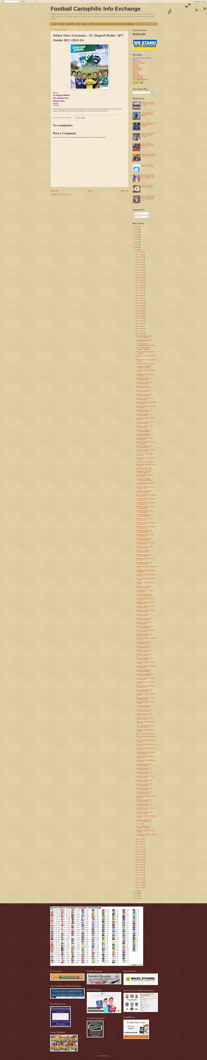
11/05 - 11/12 (139, 272)
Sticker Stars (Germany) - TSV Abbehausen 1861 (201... (144, 820)
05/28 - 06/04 (139, 331)
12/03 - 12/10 (139, 262)
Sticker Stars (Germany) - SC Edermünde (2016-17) (143, 391)
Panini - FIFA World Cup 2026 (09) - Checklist (147, 186)
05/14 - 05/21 (139, 839)
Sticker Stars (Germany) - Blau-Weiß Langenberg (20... (145, 523)
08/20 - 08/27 (139, 300)
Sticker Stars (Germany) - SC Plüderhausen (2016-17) (143, 410)
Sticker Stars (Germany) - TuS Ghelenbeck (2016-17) (144, 654)
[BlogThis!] (78, 118)
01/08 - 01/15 (139, 885)
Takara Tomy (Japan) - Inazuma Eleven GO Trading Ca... (144, 336)
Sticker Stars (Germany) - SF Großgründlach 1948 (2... (143, 646)
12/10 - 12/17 (139, 259)
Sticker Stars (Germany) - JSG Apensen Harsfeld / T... (144, 635)
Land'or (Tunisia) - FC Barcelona (144, 461)
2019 (135, 244)
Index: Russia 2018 (138, 78)
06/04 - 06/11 (139, 328)
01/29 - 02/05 (139, 877)
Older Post (124, 191)
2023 (135, 234)
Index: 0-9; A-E (137, 61)
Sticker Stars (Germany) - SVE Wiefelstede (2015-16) (144, 764)
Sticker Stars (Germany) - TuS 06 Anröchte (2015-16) (144, 808)
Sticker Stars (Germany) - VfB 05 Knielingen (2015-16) (144, 547)
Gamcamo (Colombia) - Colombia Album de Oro (144, 757)
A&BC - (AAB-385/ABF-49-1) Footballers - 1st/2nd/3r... (143, 348)
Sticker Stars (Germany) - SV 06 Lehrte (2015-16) (144, 519)
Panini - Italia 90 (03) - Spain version (145, 363)
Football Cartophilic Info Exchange (95, 9)
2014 (135, 896)
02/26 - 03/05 (139, 867)
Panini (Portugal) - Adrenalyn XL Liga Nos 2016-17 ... (145, 761)
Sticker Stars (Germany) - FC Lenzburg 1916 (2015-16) (143, 515)
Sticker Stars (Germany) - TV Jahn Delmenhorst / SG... (145, 611)
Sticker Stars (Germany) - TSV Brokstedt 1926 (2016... (144, 784)
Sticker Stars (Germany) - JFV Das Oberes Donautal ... (145, 776)
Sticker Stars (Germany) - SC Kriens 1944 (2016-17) (145, 543)
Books (62, 24)
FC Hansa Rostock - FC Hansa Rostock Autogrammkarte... (144, 595)
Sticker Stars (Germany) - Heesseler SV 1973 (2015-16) (145, 631)
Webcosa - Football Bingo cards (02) (145, 733)
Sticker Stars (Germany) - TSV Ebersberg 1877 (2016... (144, 772)
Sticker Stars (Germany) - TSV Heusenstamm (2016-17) (144, 619)
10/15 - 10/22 (139, 280)
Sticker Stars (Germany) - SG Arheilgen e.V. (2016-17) (143, 804)
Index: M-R (136, 66)
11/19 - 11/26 (139, 267)
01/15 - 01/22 (139, 882)
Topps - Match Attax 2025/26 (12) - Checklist (147, 165)
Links (84, 24)
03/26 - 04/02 (139, 857)
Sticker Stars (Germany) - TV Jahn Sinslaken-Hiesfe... (145, 607)
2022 (135, 237)
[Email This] (76, 118)
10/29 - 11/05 (139, 275)
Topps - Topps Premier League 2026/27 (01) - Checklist (147, 114)
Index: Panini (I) (137, 68)
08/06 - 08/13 (139, 305)
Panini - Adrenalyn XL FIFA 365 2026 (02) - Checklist (148, 155)
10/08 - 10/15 (139, 282)
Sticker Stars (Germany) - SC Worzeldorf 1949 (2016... (143, 670)
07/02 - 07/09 (139, 318)
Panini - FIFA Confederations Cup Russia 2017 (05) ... (144, 726)
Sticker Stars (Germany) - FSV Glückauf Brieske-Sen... (144, 788)
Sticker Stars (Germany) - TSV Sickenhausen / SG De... (144, 383)
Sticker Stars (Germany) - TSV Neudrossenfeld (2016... (144, 491)
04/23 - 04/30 (139, 846)
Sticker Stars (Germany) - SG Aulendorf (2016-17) (143, 800)
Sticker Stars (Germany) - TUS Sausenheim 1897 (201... (144, 395)
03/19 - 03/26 (139, 859)
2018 (135, 247)
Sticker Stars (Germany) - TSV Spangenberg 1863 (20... (144, 379)
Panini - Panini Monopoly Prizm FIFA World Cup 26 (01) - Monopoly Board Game (147, 198)
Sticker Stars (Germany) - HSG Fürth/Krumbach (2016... (144, 674)
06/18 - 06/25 (139, 323)
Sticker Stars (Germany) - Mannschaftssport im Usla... (144, 387)
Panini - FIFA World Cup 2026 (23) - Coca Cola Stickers (147, 145)
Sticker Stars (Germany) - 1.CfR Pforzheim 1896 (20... (144, 414)
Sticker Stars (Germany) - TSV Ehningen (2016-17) (144, 768)
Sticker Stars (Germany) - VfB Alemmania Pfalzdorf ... (143, 812)
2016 (135, 891)
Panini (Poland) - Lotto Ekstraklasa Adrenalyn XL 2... (145, 375)
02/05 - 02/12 (139, 875)
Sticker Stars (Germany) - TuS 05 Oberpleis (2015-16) (144, 426)
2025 (135, 229)
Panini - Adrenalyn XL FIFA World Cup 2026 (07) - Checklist (148, 125)
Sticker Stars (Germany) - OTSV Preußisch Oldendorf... (144, 422)
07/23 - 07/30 (139, 310)
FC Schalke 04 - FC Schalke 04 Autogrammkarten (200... (144, 367)
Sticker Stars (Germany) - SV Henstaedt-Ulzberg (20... (143, 627)
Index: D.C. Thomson (139, 63)
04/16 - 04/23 (139, 849)
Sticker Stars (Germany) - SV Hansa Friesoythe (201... (145, 678)
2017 (135, 250)
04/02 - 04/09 (139, 854)
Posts (136, 213)
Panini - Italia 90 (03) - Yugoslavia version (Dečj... (144, 591)
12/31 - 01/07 (139, 252)
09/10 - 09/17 (139, 292)
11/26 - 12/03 (139, 264)
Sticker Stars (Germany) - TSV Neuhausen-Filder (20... (144, 446)
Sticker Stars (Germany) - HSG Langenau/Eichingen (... (144, 531)
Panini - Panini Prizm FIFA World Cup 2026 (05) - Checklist (148, 135)
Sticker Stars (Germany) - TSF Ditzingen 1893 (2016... (144, 780)
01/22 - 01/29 (139, 880)
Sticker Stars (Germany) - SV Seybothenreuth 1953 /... (143, 551)
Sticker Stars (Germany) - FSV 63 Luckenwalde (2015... (145, 507)
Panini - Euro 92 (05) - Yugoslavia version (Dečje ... (144, 475)
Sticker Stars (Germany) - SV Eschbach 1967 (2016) (143, 706)
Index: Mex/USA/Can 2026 (140, 79)
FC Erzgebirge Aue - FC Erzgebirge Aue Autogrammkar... (145, 753)
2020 (135, 242)
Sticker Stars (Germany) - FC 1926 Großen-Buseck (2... (145, 698)
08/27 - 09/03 (139, 298)
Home (54, 24)
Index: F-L (135, 64)
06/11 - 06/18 (139, 326)
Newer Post (55, 191)
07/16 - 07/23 (139, 313)
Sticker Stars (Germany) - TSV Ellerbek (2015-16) (144, 714)
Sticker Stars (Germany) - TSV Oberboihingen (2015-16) (144, 430)
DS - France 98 (140, 824)
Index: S (135, 71)
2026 (135, 226)
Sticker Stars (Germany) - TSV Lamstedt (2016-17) (144, 690)
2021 (135, 239)
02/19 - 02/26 (139, 869)
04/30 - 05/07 (139, 844)
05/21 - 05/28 (139, 333)
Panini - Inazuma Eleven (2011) (144, 468)
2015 (135, 893)
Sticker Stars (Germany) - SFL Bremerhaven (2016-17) (144, 792)
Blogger (107, 1055)
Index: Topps (136, 74)
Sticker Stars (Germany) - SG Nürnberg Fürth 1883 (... (143, 434)
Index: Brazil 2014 (138, 76)
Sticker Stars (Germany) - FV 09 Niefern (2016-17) (144, 438)
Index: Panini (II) (137, 69)
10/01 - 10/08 (139, 285)
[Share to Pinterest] (84, 118)
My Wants (70, 24)
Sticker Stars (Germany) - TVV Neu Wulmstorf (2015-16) (145, 450)
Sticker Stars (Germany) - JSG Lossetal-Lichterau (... (144, 511)
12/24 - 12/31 (139, 254)
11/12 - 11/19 (139, 270)
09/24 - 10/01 (139, 287)
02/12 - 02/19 (139, 872)
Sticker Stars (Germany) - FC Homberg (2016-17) (143, 615)
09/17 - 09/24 (139, 290)
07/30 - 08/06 (139, 308)
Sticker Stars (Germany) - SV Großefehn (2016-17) (143, 650)
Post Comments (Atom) (64, 194)
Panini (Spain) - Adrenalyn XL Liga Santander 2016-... (144, 487)
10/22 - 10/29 (139, 277)
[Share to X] (80, 118)
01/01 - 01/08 (139, 887)
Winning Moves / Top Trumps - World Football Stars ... (145, 571)
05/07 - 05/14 (139, 841)
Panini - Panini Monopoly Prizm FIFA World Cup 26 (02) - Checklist (147, 177)
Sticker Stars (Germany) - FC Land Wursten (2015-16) (145, 535)
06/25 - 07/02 (139, 321)
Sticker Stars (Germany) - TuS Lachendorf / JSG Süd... (144, 539)
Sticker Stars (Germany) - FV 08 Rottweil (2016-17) (144, 399)
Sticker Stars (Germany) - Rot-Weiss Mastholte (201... (145, 503)
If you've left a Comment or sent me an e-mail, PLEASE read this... (111, 24)
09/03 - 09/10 (139, 295)
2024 (135, 232)
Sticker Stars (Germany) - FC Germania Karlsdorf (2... (143, 555)
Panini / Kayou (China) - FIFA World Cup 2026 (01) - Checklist (148, 104)
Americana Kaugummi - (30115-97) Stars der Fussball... (145, 718)
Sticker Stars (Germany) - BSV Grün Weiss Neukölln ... (145, 442)
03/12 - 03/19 (139, 862)
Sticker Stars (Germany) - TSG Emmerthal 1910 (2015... (144, 710)
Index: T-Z (135, 73)
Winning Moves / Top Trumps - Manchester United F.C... (144, 471)
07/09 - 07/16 (139, 316)
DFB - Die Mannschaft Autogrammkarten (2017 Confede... (146, 344)
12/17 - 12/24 (139, 257)
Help (78, 24)
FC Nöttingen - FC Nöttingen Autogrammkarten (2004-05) (144, 479)
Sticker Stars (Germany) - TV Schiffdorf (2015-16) (143, 658)
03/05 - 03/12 (139, 864)
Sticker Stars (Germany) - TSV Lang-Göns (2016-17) (145, 527)
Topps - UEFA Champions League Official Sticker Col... (144, 483)
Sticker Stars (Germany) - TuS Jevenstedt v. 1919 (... (144, 563)
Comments (138, 216)
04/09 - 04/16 (139, 851)
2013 (135, 898)
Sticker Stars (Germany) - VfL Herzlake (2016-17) (143, 623)
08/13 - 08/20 (139, 303)
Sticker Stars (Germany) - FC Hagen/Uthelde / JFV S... (143, 642)
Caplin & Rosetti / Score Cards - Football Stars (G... (144, 340)
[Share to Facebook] (82, 118)
